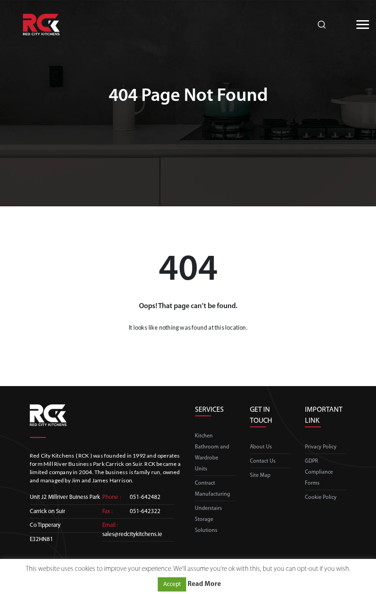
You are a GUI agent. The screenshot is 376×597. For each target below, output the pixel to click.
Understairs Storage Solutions (208, 519)
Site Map (260, 475)
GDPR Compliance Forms (319, 472)
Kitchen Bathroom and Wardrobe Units (212, 452)
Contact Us (263, 461)
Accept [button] (172, 584)
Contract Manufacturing (212, 489)
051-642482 (145, 497)
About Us (261, 447)
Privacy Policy (321, 447)
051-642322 (145, 511)
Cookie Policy (321, 497)
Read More (204, 584)
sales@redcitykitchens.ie (132, 534)
